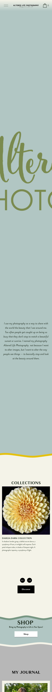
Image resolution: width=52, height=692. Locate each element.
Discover (26, 589)
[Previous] (22, 580)
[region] (26, 534)
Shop (26, 634)
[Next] (29, 580)
